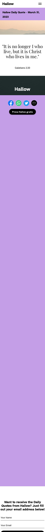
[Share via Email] (34, 103)
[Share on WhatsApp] (19, 103)
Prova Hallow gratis (22, 111)
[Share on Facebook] (11, 103)
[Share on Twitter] (26, 103)
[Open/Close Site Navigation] (40, 3)
